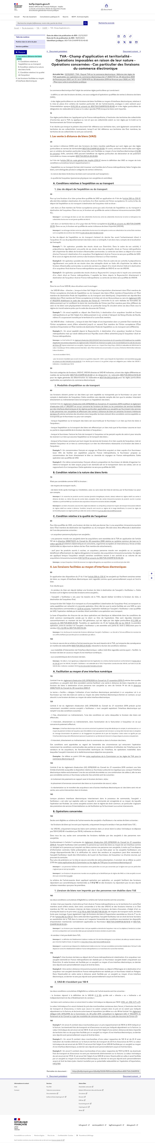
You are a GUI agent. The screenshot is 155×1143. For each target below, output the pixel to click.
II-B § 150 (56, 1063)
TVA (38, 28)
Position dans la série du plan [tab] (26, 42)
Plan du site (51, 1135)
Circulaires (82, 1094)
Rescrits (65, 17)
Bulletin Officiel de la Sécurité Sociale (90, 1090)
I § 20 (98, 995)
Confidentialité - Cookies (65, 1135)
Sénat (80, 1110)
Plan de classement (30, 17)
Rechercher (85, 23)
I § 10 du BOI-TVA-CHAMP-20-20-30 (109, 511)
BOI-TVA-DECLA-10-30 (109, 377)
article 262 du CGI (63, 916)
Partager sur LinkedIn (130, 42)
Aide (15, 1087)
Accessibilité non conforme (22, 1135)
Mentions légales (39, 1135)
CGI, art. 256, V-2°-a (130, 1002)
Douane (81, 1097)
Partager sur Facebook (119, 42)
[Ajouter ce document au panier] (124, 36)
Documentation (51, 1094)
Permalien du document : (57, 1071)
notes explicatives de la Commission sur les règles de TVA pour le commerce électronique (94, 862)
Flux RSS (48, 1087)
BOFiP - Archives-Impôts (80, 17)
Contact (16, 1090)
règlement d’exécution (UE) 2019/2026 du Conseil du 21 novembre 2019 (93, 680)
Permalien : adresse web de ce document (130, 36)
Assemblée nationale (85, 1087)
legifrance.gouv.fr (115, 1125)
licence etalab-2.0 (57, 1140)
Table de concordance (53, 1090)
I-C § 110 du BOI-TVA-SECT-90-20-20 (92, 911)
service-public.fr (98, 1125)
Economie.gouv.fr (84, 1104)
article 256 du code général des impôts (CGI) (79, 160)
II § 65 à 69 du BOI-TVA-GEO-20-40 (92, 233)
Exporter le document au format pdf (119, 36)
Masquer (21, 52)
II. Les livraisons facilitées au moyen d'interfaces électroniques (30, 79)
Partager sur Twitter (124, 42)
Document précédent (58, 51)
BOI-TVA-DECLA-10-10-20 (131, 375)
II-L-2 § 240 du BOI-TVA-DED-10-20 (72, 628)
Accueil (17, 17)
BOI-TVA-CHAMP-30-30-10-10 (118, 921)
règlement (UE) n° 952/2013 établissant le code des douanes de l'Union (95, 299)
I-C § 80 (69, 876)
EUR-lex (81, 1100)
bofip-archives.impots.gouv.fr (55, 1097)
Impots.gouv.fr (83, 1107)
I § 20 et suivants (83, 608)
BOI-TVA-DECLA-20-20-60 (86, 156)
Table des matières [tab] (22, 37)
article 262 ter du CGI (118, 623)
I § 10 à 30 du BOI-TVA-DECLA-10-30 (90, 666)
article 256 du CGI (130, 198)
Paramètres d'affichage (86, 1135)
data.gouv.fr (131, 1125)
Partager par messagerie (136, 42)
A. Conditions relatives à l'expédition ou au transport (29, 62)
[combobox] (49, 23)
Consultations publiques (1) (49, 17)
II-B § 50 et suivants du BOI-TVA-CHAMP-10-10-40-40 (92, 106)
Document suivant (130, 51)
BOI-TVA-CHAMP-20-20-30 (93, 148)
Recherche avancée (106, 23)
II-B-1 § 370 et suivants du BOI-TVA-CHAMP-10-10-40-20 (101, 558)
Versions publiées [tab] (22, 46)
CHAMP (45, 28)
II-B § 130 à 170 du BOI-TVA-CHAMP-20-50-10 (95, 942)
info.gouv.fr (83, 1125)
